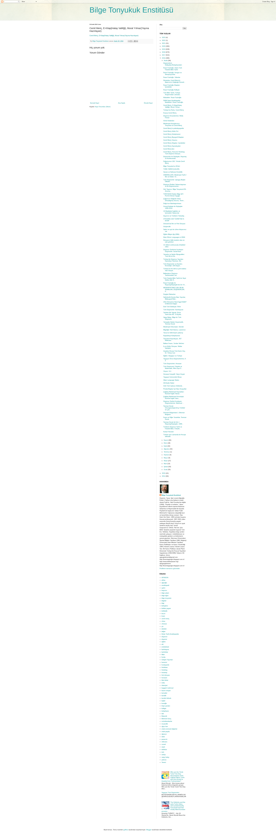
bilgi (163, 603)
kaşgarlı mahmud (167, 688)
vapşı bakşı (165, 757)
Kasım (166, 440)
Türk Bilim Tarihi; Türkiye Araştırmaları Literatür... (172, 93)
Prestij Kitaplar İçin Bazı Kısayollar (175, 389)
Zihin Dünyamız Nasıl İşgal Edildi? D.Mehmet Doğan (175, 303)
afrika (163, 580)
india (163, 683)
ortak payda (166, 731)
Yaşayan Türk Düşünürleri (170, 792)
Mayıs (166, 458)
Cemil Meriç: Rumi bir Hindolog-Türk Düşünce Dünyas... (174, 152)
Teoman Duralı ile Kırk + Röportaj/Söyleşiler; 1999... (173, 423)
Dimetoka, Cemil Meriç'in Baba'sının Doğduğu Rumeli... (174, 81)
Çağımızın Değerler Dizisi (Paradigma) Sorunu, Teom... (174, 199)
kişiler (163, 701)
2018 (164, 52)
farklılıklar (165, 652)
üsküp (164, 754)
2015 (164, 473)
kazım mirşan (166, 690)
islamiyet (164, 685)
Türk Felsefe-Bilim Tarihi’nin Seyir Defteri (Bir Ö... (174, 279)
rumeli (164, 744)
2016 (164, 58)
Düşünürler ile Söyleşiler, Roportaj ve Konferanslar (174, 157)
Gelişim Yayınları (167, 660)
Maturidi (164, 716)
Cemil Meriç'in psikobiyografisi (173, 128)
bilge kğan (165, 595)
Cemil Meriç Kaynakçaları (172, 146)
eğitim (164, 642)
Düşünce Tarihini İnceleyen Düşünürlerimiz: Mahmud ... (173, 402)
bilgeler (164, 601)
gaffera (125, 830)
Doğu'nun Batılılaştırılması (172, 203)
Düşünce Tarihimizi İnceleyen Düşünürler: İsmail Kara (173, 250)
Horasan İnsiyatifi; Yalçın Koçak (174, 374)
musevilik (165, 724)
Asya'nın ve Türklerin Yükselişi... (174, 216)
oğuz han (165, 726)
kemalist (164, 693)
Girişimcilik (167, 226)
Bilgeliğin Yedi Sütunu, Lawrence (174, 330)
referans (164, 742)
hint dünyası (166, 675)
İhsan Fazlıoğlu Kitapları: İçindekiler (171, 86)
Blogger (149, 830)
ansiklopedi (165, 585)
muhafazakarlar (167, 721)
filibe (163, 654)
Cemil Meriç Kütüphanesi (171, 134)
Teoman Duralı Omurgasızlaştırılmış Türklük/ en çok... (174, 408)
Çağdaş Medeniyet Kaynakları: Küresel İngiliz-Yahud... (173, 392)
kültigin (164, 708)
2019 (164, 49)
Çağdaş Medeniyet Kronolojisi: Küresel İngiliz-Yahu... (173, 397)
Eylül (165, 446)
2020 (164, 46)
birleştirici (165, 606)
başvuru (164, 590)
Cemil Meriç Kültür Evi (170, 131)
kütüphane (165, 711)
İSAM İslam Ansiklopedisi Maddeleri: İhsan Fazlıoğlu (173, 101)
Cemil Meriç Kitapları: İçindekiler (174, 143)
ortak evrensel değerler (169, 729)
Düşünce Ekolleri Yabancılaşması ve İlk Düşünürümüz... (174, 185)
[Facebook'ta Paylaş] (135, 41)
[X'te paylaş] (133, 41)
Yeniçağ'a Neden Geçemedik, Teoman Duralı (173, 323)
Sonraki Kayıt (94, 103)
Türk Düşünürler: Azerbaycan (173, 309)
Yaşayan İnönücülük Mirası (172, 377)
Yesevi (164, 762)
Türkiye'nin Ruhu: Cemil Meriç (173, 110)
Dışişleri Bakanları (169, 294)
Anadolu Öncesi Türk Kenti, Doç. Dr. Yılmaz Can (174, 352)
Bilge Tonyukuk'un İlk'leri (171, 166)
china (163, 621)
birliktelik (164, 611)
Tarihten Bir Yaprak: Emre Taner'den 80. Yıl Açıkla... (172, 313)
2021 (164, 43)
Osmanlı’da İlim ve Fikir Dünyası (174, 223)
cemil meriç (165, 618)
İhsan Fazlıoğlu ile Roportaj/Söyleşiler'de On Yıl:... (174, 284)
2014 (164, 476)
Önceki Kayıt (148, 103)
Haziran (166, 455)
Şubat (166, 466)
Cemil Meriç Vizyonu (170, 140)
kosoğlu (164, 703)
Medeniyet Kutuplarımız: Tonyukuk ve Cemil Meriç (172, 124)
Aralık (166, 60)
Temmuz (167, 452)
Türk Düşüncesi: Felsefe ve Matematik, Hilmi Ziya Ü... (172, 367)
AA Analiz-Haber (168, 383)
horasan (164, 678)
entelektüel (165, 647)
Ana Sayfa (121, 103)
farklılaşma (165, 649)
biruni (163, 613)
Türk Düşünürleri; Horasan (172, 363)
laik (163, 713)
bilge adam (165, 593)
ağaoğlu (164, 583)
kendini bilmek (166, 698)
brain (163, 616)
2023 (164, 37)
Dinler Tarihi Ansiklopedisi (170, 634)
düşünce (164, 636)
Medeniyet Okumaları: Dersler (173, 327)
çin (162, 626)
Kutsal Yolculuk (168, 432)
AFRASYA (165, 577)
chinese (164, 624)
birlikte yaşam (166, 608)
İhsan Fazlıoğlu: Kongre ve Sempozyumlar (172, 73)
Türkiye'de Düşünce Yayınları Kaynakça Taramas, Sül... (173, 260)
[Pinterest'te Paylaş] (137, 41)
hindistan (165, 667)
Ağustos (167, 449)
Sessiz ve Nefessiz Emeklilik (172, 172)
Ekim (166, 443)
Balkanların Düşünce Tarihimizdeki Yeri (170, 274)
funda (163, 657)
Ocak (166, 469)
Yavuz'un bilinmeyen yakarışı (173, 333)
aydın (163, 588)
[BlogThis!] (131, 41)
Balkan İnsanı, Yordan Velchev (173, 343)
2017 (164, 55)
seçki (163, 747)
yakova (164, 760)
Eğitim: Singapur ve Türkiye (172, 356)
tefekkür (164, 749)
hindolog (164, 670)
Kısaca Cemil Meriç (169, 113)
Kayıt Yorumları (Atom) (103, 106)
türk (163, 752)
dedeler (164, 629)
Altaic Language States (171, 380)
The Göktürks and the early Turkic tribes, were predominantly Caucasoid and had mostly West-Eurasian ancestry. (173, 806)
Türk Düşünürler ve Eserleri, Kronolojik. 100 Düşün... (173, 265)
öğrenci (164, 734)
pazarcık (164, 739)
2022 (164, 40)
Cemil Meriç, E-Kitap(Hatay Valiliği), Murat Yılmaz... (172, 106)
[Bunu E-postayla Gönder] (129, 41)
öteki (163, 737)
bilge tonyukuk (166, 598)
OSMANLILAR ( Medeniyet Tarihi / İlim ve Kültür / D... (175, 176)
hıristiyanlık (165, 665)
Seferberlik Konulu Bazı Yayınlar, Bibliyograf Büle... (174, 298)
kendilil (164, 695)
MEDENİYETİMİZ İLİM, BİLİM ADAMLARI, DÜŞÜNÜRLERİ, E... (174, 289)
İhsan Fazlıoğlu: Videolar (171, 77)
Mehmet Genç (166, 719)
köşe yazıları (166, 706)
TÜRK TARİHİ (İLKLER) (171, 169)
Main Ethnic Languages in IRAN (174, 237)
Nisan (166, 461)
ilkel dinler (165, 680)
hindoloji (164, 672)
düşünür (164, 639)
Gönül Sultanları (168, 120)
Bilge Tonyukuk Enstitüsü (131, 10)
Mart (165, 463)
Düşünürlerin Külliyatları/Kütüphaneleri (172, 64)
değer (163, 631)
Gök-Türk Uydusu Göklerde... (173, 386)
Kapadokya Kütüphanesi (171, 335)
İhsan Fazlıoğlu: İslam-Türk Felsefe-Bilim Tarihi (172, 69)
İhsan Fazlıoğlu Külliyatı (171, 90)
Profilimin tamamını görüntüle (170, 568)
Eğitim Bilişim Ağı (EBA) (171, 234)
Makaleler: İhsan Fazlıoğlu (172, 97)
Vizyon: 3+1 (167, 371)
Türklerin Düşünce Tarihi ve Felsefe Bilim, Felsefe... (172, 428)
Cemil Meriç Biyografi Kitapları (173, 137)
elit (162, 644)
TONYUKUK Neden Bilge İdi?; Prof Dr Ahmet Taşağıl (173, 195)
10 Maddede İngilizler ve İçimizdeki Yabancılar (171, 212)
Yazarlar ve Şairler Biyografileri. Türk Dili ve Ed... (174, 255)
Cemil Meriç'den (168, 149)
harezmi (164, 662)
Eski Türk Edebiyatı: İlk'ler (172, 306)
